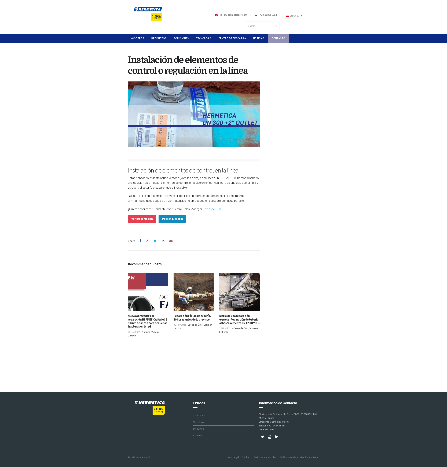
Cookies (246, 457)
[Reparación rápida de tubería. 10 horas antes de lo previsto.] (194, 293)
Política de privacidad (265, 457)
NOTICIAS (259, 38)
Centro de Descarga (232, 38)
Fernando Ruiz (212, 209)
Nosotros (137, 38)
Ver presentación (142, 218)
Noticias (146, 332)
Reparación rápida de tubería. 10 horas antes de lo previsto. (192, 317)
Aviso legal (233, 457)
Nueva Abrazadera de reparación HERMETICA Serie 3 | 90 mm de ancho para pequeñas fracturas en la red (147, 321)
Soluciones (181, 38)
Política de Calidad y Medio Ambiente (299, 457)
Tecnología (203, 38)
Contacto (278, 38)
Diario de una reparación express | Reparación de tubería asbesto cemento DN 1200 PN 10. (239, 319)
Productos (159, 38)
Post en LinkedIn (172, 218)
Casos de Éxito (195, 325)
